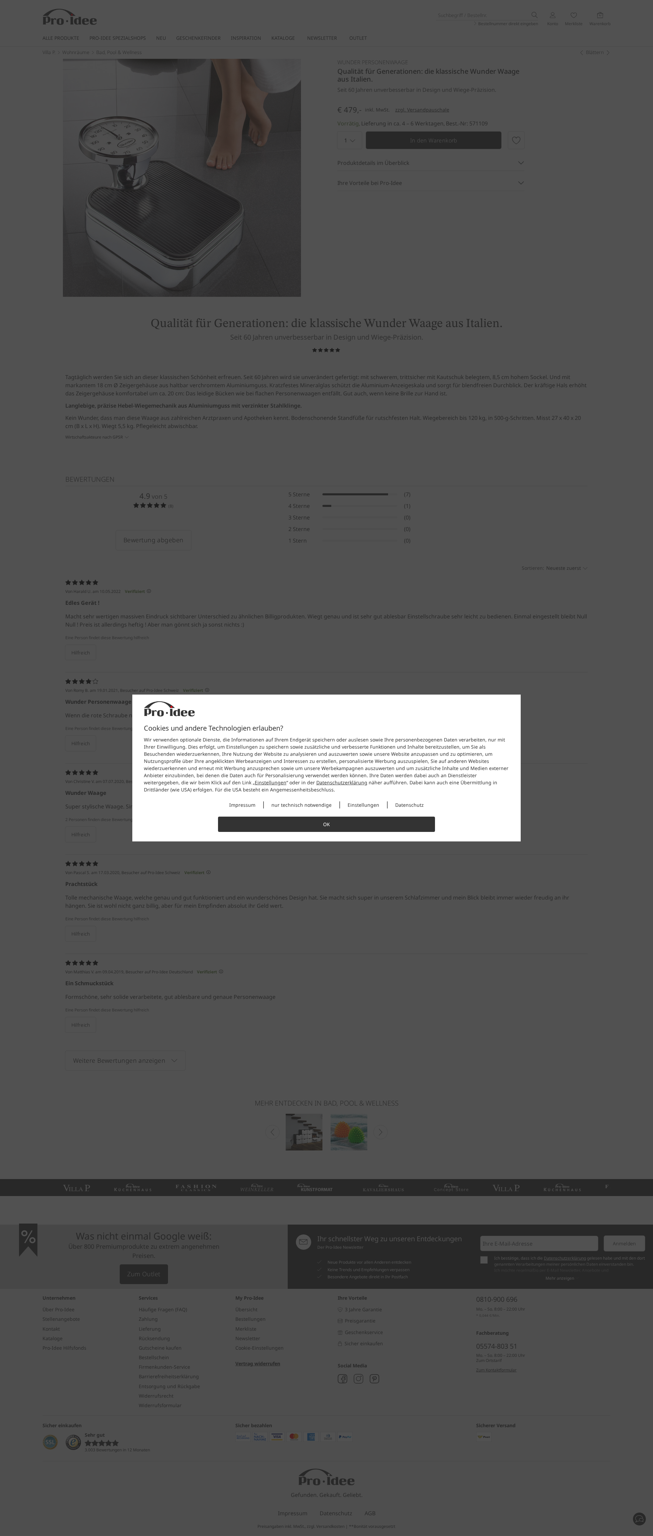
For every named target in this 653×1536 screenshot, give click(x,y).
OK (326, 824)
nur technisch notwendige (301, 805)
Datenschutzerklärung (341, 782)
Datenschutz (409, 805)
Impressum (242, 805)
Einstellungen (270, 782)
